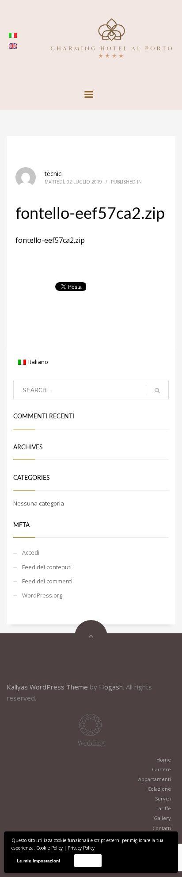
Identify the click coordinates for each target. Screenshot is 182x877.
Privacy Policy (81, 848)
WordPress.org (42, 595)
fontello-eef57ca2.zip (50, 240)
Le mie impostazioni (38, 860)
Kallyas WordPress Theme (47, 686)
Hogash (111, 686)
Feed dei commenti (47, 581)
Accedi (30, 552)
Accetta (88, 860)
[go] (157, 390)
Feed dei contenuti (47, 567)
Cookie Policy (49, 848)
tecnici (54, 173)
